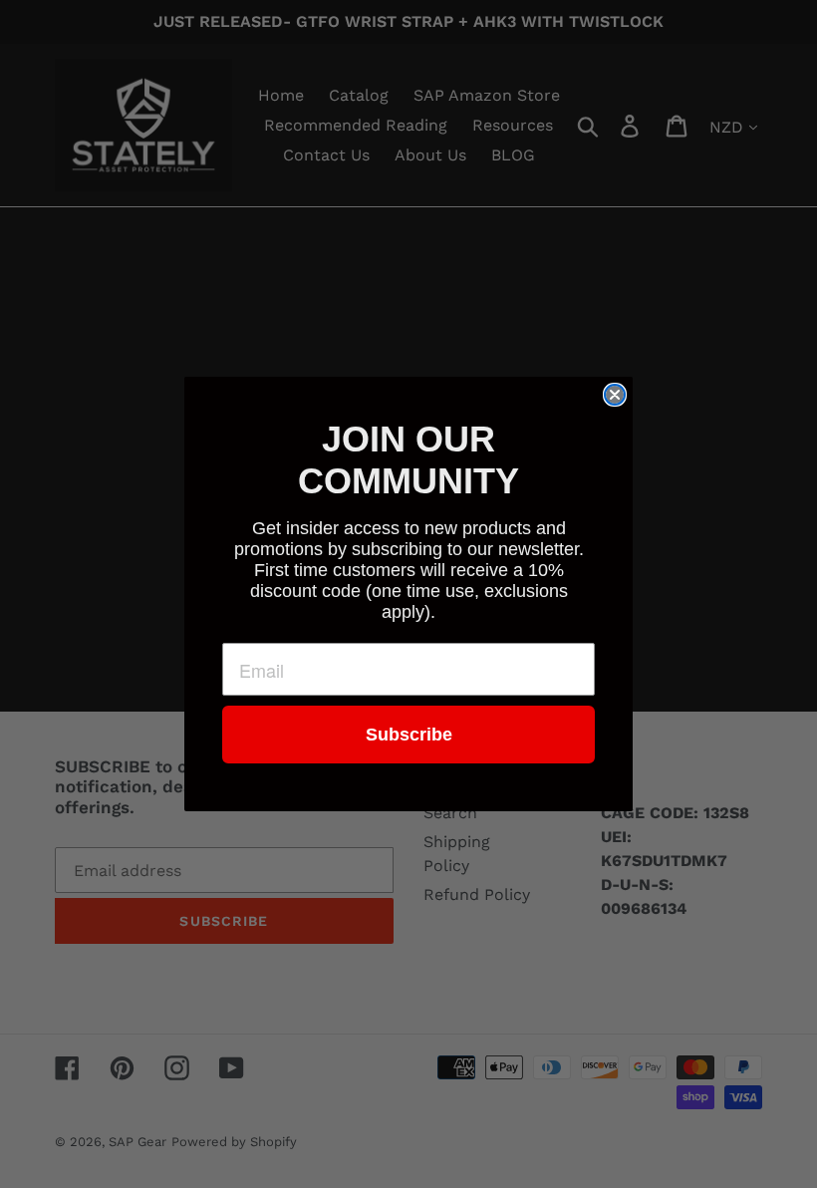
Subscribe (409, 734)
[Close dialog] (615, 395)
